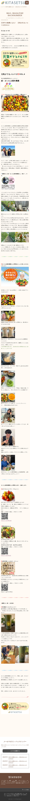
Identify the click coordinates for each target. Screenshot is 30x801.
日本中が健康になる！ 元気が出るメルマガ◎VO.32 (17, 765)
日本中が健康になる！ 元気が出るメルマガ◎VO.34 (17, 758)
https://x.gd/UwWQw (7, 591)
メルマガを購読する (15, 750)
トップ (2, 6)
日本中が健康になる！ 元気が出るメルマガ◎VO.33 (17, 762)
